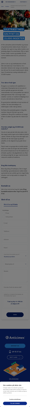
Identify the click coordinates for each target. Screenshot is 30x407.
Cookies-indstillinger (15, 399)
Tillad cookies (15, 403)
